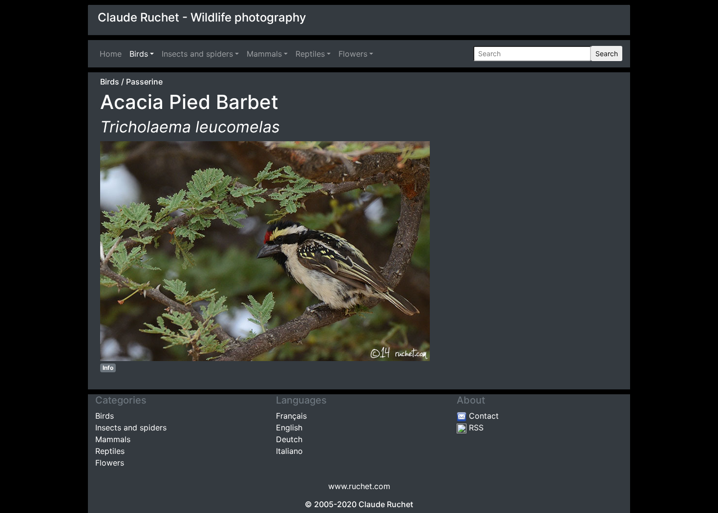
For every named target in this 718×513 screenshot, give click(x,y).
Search (606, 53)
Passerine (144, 81)
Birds (138, 54)
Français (291, 416)
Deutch (289, 439)
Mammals (264, 54)
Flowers (352, 54)
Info (108, 367)
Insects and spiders (197, 54)
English (289, 427)
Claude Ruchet (386, 504)
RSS (475, 427)
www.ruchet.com (359, 486)
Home (113, 54)
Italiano (289, 451)
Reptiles (310, 54)
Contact (482, 416)
